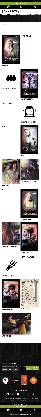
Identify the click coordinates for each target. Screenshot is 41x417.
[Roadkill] (29, 251)
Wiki (8, 23)
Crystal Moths (27, 99)
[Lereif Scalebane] (29, 180)
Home (4, 24)
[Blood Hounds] (11, 86)
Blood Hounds (9, 88)
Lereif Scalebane (28, 181)
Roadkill (24, 253)
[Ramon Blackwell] (11, 244)
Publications (5, 398)
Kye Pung (6, 185)
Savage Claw (8, 276)
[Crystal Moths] (29, 97)
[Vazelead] (29, 307)
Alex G (5, 65)
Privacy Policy (35, 400)
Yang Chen (7, 336)
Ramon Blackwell (10, 246)
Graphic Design (34, 398)
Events (24, 398)
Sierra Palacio (27, 257)
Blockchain (25, 36)
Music (3, 400)
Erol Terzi (7, 103)
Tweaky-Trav (8, 309)
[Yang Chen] (16, 334)
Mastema (6, 190)
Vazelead (24, 309)
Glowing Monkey (28, 122)
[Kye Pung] (11, 184)
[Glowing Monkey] (29, 120)
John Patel (25, 156)
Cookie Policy (22, 400)
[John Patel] (29, 154)
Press (19, 398)
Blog (28, 398)
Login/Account (14, 398)
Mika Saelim (25, 219)
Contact (12, 400)
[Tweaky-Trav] (11, 307)
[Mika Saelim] (29, 217)
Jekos (4, 126)
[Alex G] (11, 63)
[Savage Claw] (11, 274)
